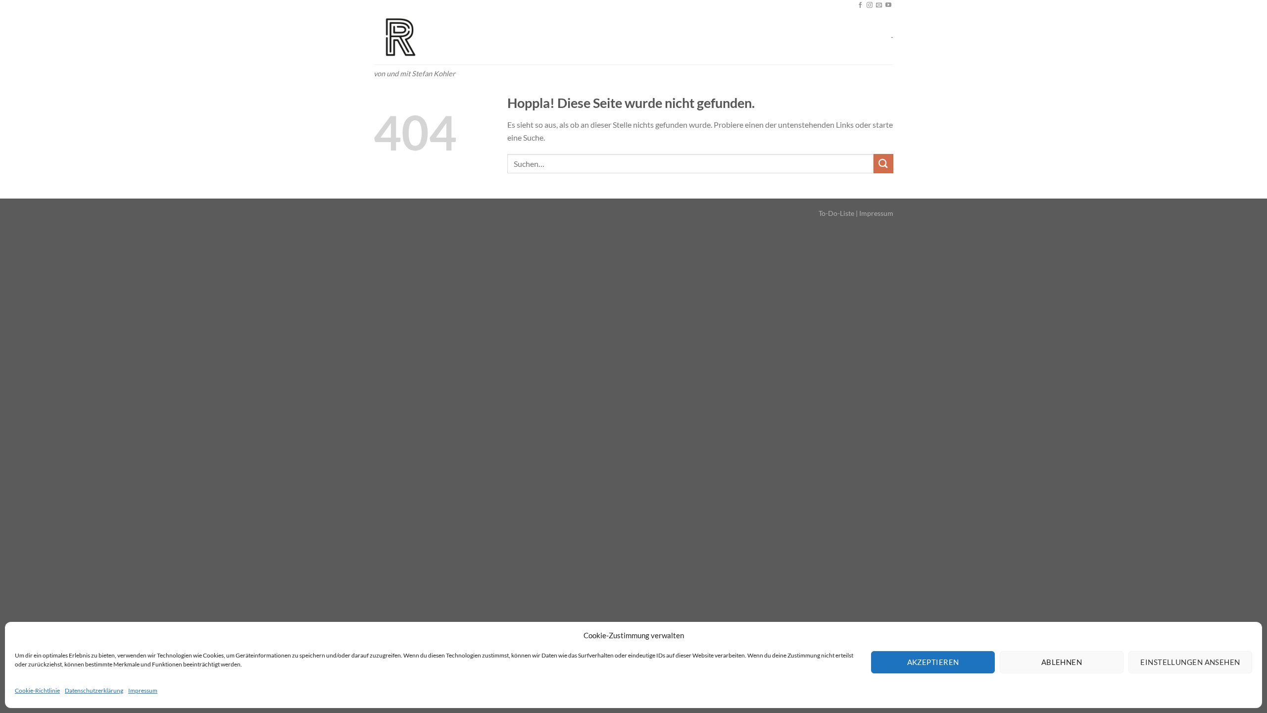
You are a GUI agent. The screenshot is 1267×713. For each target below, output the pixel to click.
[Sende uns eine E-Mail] (879, 5)
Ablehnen (1061, 662)
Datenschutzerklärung (94, 690)
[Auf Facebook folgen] (860, 5)
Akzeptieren (933, 662)
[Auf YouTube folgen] (888, 5)
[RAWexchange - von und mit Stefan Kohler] (423, 37)
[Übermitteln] (883, 163)
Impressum (142, 690)
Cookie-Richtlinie (37, 690)
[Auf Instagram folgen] (870, 5)
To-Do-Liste (836, 213)
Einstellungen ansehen (1190, 662)
